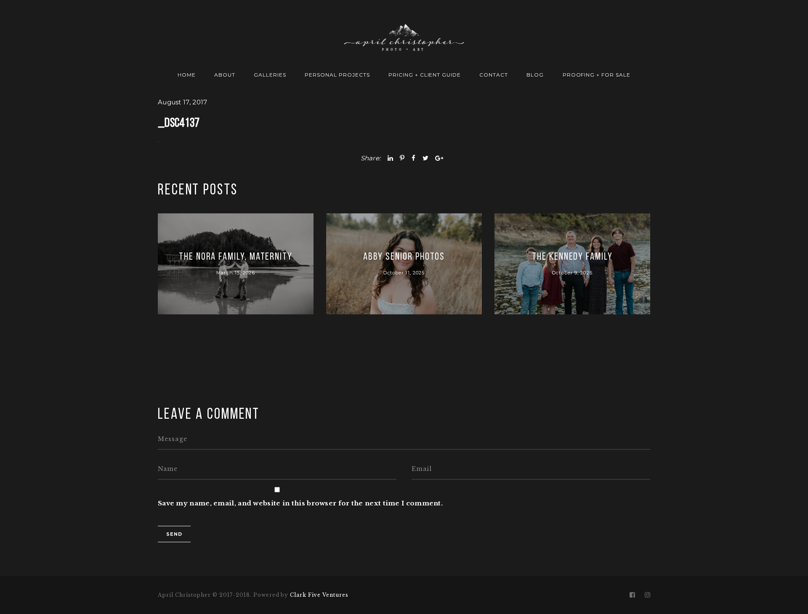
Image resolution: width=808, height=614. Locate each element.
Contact (493, 75)
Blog (535, 75)
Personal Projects (337, 75)
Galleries (270, 75)
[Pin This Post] (402, 158)
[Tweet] (425, 158)
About (224, 75)
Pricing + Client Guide (424, 75)
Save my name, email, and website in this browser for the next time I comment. (300, 503)
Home (187, 75)
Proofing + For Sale (596, 75)
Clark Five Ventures (319, 595)
